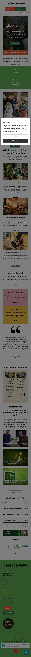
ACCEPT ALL (15, 140)
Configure (15, 136)
